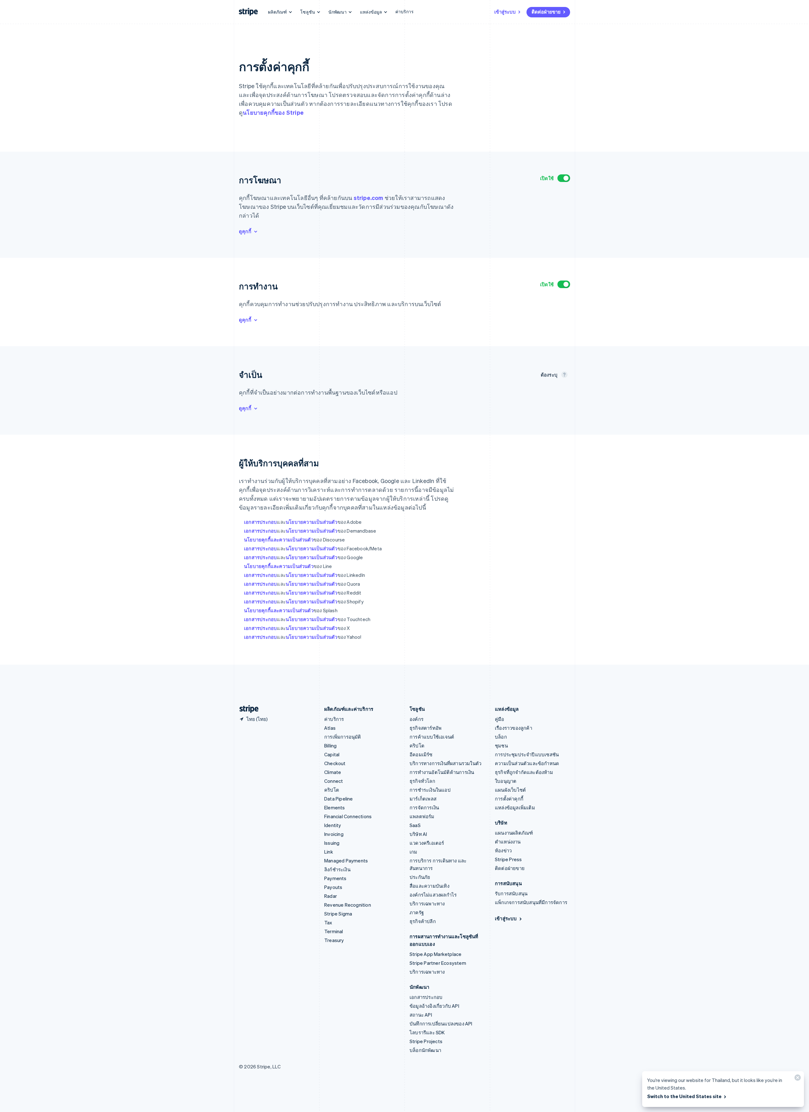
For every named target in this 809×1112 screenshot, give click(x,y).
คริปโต (331, 790)
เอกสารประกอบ (260, 522)
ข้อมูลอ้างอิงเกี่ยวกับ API (434, 1006)
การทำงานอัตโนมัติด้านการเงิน (442, 772)
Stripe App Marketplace (435, 954)
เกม (413, 852)
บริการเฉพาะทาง (427, 903)
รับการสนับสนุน (511, 893)
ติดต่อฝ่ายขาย (546, 12)
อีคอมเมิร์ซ (421, 754)
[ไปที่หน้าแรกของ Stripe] (246, 709)
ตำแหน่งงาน (508, 841)
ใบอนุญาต (505, 781)
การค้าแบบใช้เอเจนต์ (432, 737)
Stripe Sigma (338, 913)
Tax (328, 922)
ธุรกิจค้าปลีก (423, 921)
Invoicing (334, 834)
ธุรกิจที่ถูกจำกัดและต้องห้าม (524, 772)
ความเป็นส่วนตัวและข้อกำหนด (527, 763)
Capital (331, 754)
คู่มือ (499, 719)
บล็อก (501, 737)
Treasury (334, 940)
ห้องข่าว (503, 850)
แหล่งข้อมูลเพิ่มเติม (515, 807)
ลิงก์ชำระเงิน (337, 869)
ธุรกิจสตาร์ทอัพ (425, 728)
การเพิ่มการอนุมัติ (342, 737)
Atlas (330, 728)
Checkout (335, 763)
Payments (335, 878)
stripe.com (368, 197)
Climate (332, 772)
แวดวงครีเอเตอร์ (427, 843)
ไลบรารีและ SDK (427, 1032)
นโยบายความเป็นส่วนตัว (312, 522)
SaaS (415, 825)
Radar (330, 896)
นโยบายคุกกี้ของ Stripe (273, 112)
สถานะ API (421, 1015)
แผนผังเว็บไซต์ (510, 790)
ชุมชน (501, 745)
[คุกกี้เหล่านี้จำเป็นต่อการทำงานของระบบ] (564, 374)
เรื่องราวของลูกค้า (513, 728)
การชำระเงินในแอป (430, 790)
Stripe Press (508, 859)
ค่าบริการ (404, 11)
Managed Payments (346, 860)
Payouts (333, 887)
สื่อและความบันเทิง (429, 886)
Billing (330, 745)
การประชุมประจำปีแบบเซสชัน (527, 754)
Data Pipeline (338, 798)
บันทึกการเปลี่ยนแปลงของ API (441, 1023)
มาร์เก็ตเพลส (423, 798)
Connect (333, 781)
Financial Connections (348, 816)
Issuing (331, 843)
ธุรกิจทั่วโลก (422, 781)
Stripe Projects (426, 1041)
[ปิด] (796, 1079)
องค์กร (416, 719)
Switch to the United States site (684, 1096)
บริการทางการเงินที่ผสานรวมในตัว (445, 763)
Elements (334, 807)
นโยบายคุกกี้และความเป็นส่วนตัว (278, 539)
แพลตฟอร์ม (422, 816)
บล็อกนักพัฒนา (425, 1050)
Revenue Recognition (347, 905)
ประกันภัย (420, 877)
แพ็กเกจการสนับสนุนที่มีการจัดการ (531, 902)
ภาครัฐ (417, 912)
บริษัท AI (418, 834)
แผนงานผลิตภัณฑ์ (514, 833)
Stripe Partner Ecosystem (438, 963)
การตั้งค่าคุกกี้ (509, 798)
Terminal (333, 931)
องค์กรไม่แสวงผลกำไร (433, 894)
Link (328, 852)
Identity (332, 825)
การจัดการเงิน (424, 807)
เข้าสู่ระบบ (505, 12)
